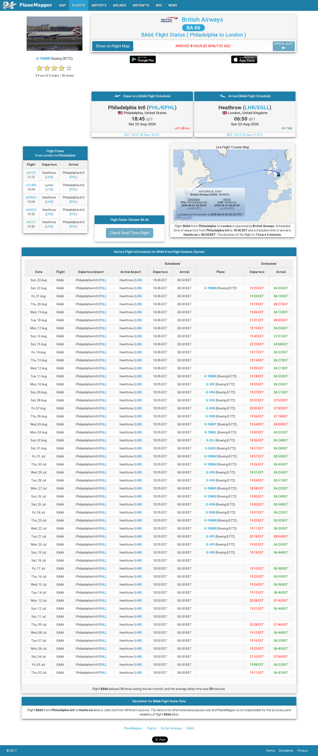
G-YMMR (210, 376)
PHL (73, 177)
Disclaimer (288, 750)
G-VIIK (210, 408)
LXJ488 (31, 185)
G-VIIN (210, 504)
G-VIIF (210, 384)
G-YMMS (210, 488)
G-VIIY (210, 536)
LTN (49, 189)
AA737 (31, 222)
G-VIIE (210, 552)
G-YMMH (210, 456)
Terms (272, 750)
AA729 (31, 172)
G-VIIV (210, 472)
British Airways (202, 19)
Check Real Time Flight (129, 233)
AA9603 (31, 210)
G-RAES (210, 448)
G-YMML (210, 432)
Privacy (304, 750)
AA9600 (31, 197)
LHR (49, 177)
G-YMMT (210, 424)
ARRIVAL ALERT (284, 43)
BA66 (190, 728)
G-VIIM (210, 416)
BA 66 (193, 28)
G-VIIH (210, 392)
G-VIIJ (210, 440)
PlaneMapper (133, 728)
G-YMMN (43, 59)
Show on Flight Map (113, 46)
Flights (151, 728)
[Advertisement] (193, 77)
